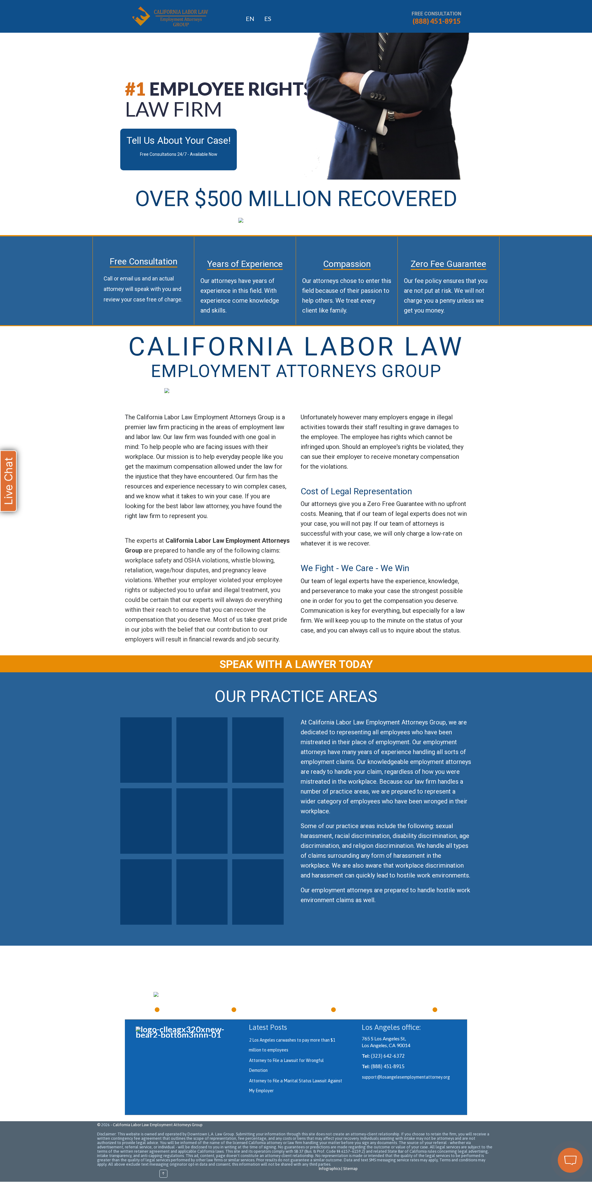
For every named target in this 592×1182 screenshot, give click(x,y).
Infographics (329, 1168)
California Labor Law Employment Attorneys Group (158, 1124)
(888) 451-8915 (437, 21)
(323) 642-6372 (388, 1056)
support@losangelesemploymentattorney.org (406, 1077)
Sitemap (350, 1168)
